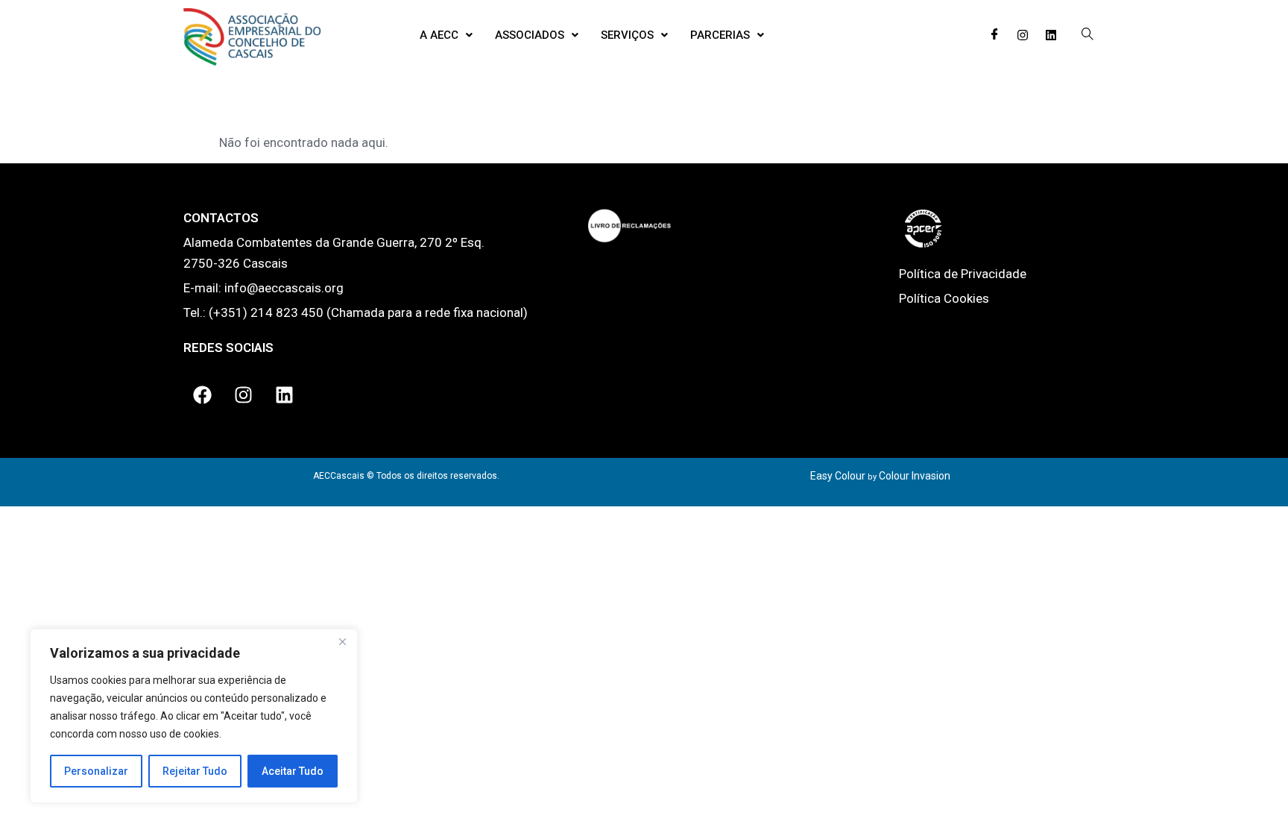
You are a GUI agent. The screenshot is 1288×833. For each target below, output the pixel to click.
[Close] (342, 641)
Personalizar (96, 771)
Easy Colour (837, 476)
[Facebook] (994, 35)
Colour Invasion (914, 476)
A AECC (439, 35)
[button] (446, 35)
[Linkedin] (1051, 35)
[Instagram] (1022, 35)
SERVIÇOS (627, 35)
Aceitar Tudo (292, 771)
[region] (194, 716)
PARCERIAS (720, 35)
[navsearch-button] (1087, 35)
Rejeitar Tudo (194, 771)
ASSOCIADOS (529, 35)
